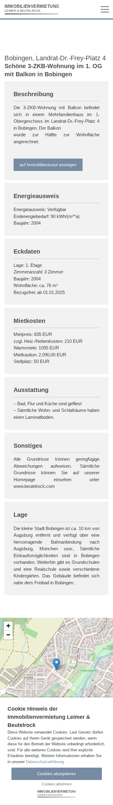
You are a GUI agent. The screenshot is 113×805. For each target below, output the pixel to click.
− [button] (8, 635)
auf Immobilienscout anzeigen (48, 164)
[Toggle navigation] (105, 9)
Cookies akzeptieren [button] (56, 773)
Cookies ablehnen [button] (57, 784)
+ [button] (8, 626)
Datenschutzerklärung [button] (45, 761)
